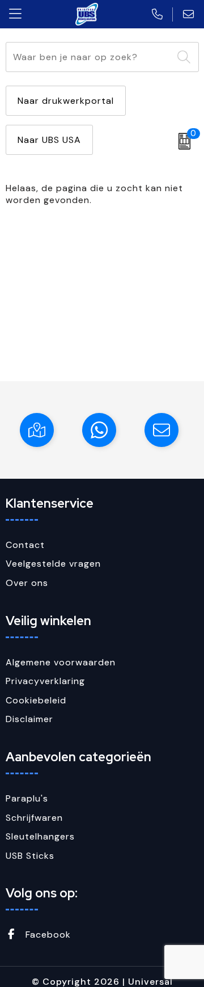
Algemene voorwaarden (61, 662)
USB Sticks (30, 856)
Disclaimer (29, 719)
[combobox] (89, 57)
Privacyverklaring (45, 681)
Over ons (27, 583)
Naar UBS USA (49, 140)
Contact (25, 545)
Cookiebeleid (36, 700)
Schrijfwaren (34, 818)
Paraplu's (27, 798)
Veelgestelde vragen (53, 564)
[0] (181, 141)
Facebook (47, 934)
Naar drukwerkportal (66, 101)
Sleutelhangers (40, 836)
